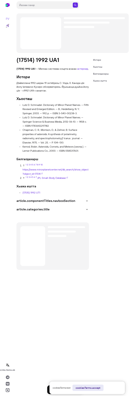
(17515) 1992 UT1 (31, 192)
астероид (82, 68)
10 (42, 164)
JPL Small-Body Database (51, 177)
